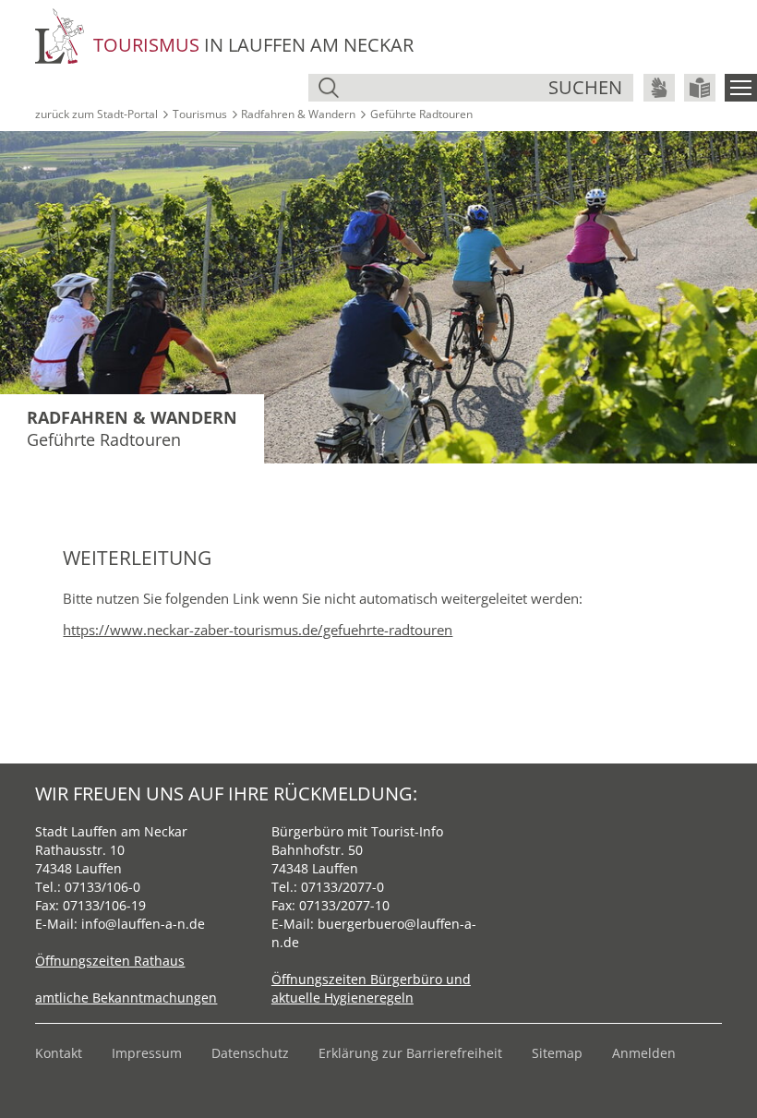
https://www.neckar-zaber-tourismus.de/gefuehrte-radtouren (257, 629)
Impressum (147, 1053)
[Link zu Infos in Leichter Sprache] (699, 88)
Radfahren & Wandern (298, 114)
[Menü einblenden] (741, 88)
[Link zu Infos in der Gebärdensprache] (659, 88)
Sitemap (557, 1053)
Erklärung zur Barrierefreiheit (410, 1053)
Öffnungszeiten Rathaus (110, 960)
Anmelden (644, 1053)
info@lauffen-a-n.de (143, 923)
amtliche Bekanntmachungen (126, 997)
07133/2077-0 (342, 887)
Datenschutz (250, 1053)
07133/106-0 (102, 887)
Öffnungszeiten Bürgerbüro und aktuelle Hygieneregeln (371, 988)
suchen (585, 87)
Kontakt (58, 1053)
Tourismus (200, 114)
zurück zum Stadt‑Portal (96, 114)
